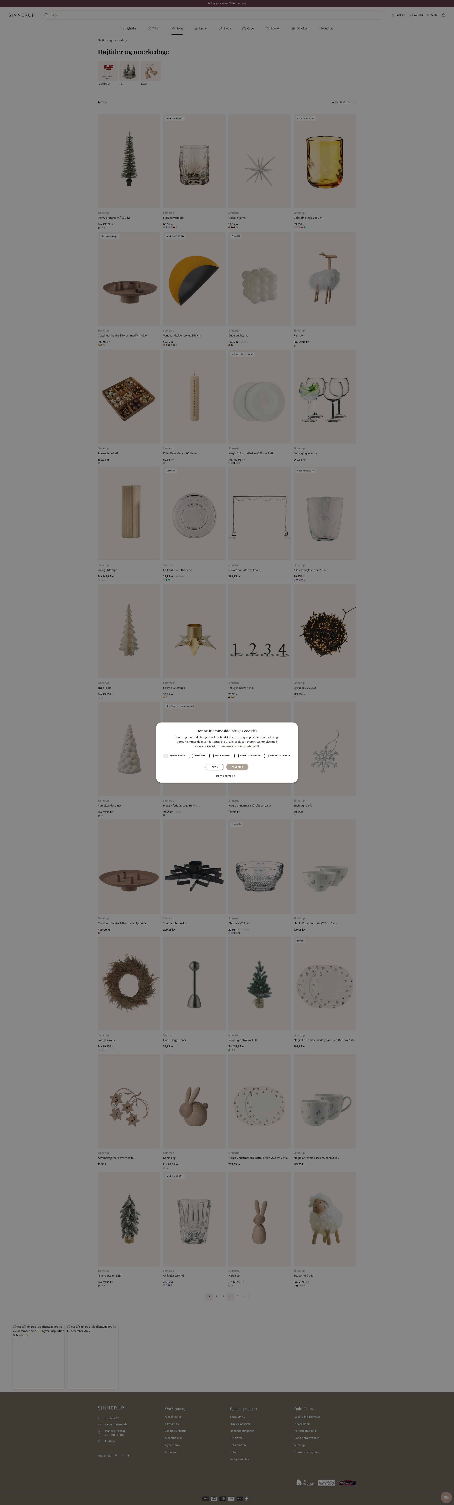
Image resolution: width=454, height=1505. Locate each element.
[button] (227, 776)
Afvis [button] (215, 766)
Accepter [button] (237, 766)
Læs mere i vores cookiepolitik (240, 747)
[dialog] (227, 752)
